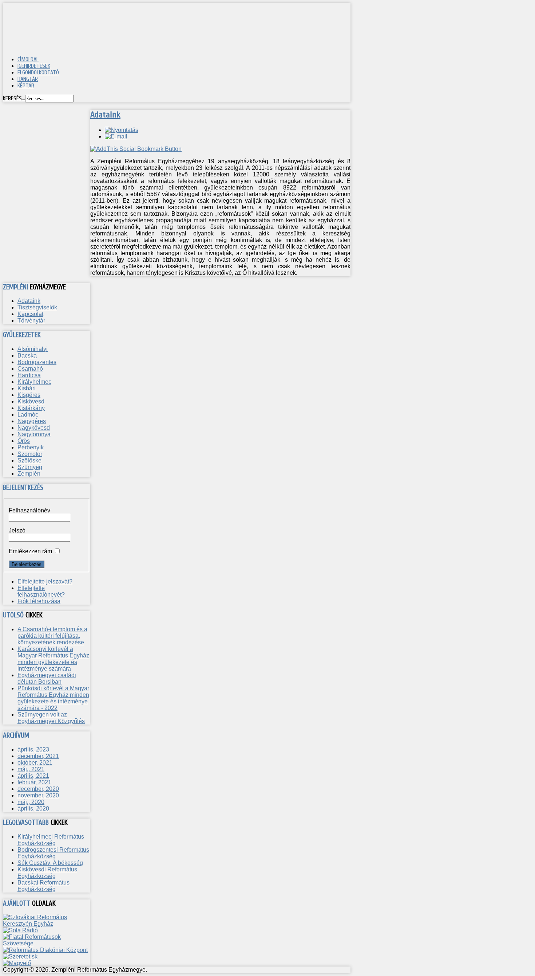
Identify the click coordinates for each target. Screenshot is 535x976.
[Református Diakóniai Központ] (45, 950)
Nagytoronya (34, 434)
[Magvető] (17, 963)
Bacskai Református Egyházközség (43, 885)
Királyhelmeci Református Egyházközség (50, 839)
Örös (23, 441)
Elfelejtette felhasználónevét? (41, 591)
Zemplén (28, 474)
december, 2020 (38, 789)
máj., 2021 (30, 769)
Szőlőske (29, 460)
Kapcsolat (30, 314)
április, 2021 (33, 776)
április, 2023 (33, 749)
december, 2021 (38, 756)
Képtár (25, 85)
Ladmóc (27, 414)
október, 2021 (34, 763)
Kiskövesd (30, 401)
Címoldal (28, 59)
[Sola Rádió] (20, 930)
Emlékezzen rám (30, 551)
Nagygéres (31, 421)
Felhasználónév (29, 510)
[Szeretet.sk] (20, 956)
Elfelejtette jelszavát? (44, 581)
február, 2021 (34, 782)
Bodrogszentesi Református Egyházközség (53, 853)
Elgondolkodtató (38, 72)
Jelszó (17, 530)
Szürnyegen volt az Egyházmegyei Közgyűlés (51, 717)
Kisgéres (28, 395)
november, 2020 (38, 795)
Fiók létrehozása (38, 601)
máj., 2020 (30, 802)
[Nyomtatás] (121, 130)
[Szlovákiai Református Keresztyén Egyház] (46, 924)
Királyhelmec (34, 382)
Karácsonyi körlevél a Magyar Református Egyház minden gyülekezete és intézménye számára (53, 659)
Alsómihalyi (32, 349)
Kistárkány (31, 408)
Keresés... (14, 98)
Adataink (105, 115)
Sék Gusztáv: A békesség (50, 863)
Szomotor (29, 454)
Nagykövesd (33, 428)
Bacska (27, 355)
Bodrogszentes (36, 362)
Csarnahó (30, 369)
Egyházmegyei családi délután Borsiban (46, 678)
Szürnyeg (29, 467)
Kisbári (26, 388)
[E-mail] (116, 136)
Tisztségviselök (37, 307)
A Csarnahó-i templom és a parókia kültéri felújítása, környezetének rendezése (52, 635)
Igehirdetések (33, 66)
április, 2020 (33, 808)
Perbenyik (30, 447)
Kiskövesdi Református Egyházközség (47, 872)
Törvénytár (31, 320)
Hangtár (27, 79)
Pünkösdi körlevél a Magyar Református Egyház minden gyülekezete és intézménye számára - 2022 (53, 698)
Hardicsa (29, 375)
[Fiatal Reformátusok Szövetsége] (46, 943)
